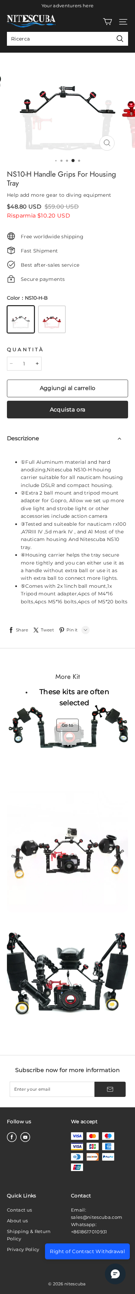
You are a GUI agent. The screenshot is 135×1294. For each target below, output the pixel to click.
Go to (68, 725)
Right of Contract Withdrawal (87, 1251)
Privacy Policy (23, 1249)
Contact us (19, 1210)
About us (17, 1220)
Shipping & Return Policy (29, 1235)
